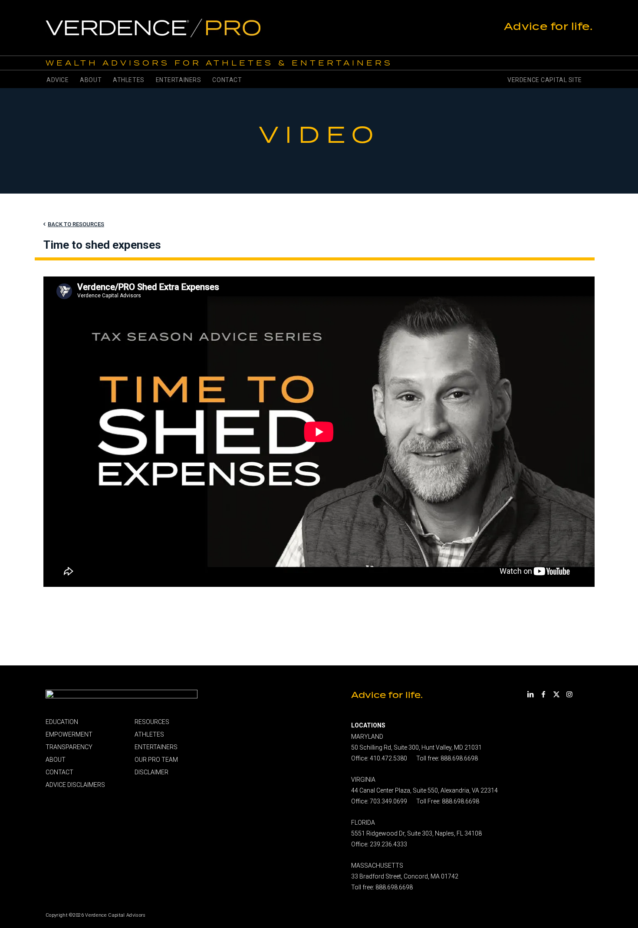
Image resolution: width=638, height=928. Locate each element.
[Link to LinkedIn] (530, 694)
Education (62, 721)
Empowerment (69, 734)
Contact (59, 772)
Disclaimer (151, 772)
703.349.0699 (388, 801)
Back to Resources (76, 224)
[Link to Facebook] (543, 694)
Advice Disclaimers (75, 784)
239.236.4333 (388, 844)
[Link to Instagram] (569, 694)
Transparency (69, 747)
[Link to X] (556, 694)
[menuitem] (57, 79)
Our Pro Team (156, 759)
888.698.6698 (459, 758)
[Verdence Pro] (239, 28)
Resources (152, 721)
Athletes (149, 734)
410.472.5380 (388, 758)
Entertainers (156, 747)
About (56, 759)
